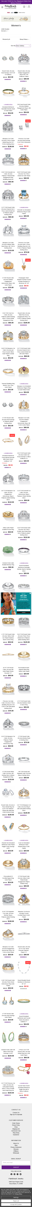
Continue (23, 612)
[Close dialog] (30, 593)
